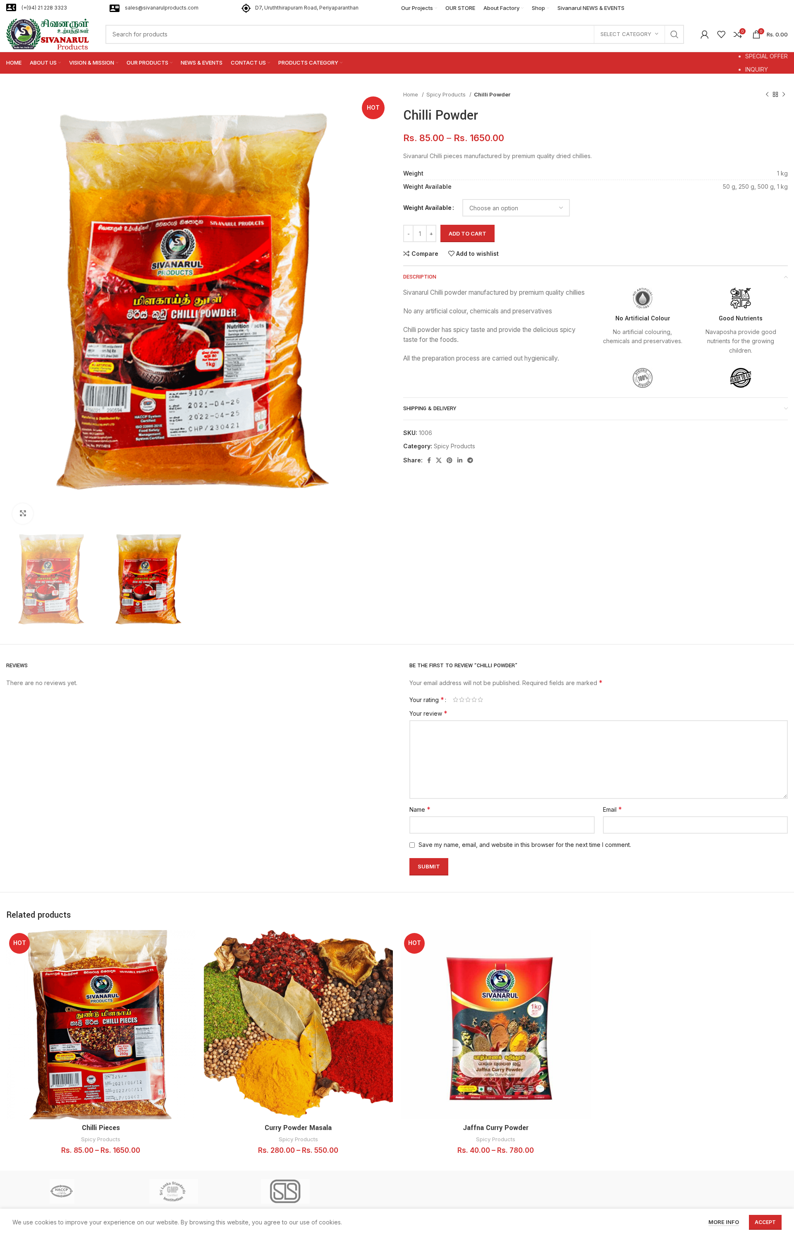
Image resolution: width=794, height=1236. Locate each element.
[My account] (704, 34)
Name (419, 809)
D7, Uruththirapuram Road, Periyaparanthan (307, 8)
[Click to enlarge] (22, 513)
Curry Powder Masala (298, 1128)
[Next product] (784, 95)
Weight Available (427, 207)
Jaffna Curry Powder (496, 1128)
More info (723, 1222)
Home (411, 94)
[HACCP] (62, 1191)
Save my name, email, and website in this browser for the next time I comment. (525, 844)
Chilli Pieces (101, 1128)
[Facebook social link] (429, 460)
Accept (765, 1222)
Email (612, 809)
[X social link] (438, 460)
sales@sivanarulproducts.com (161, 8)
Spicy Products (446, 94)
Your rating (426, 699)
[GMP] (174, 1191)
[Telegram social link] (470, 460)
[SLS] (285, 1191)
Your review (428, 713)
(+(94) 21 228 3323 (44, 8)
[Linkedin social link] (460, 460)
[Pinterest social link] (449, 460)
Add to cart (467, 233)
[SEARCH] (674, 34)
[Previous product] (767, 95)
